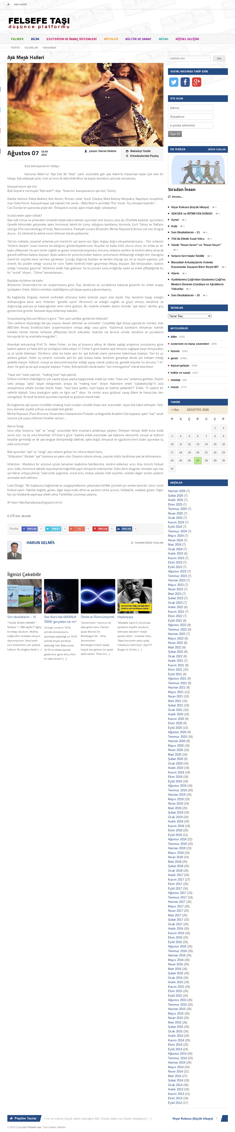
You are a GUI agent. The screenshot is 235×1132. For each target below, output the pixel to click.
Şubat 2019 (175, 812)
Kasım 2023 (176, 558)
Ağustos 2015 (177, 1000)
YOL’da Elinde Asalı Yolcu (187, 238)
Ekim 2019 (175, 776)
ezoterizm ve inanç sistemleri (72, 38)
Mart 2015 (174, 1022)
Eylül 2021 (175, 674)
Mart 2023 (174, 594)
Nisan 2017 (175, 910)
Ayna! (175, 219)
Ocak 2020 (175, 763)
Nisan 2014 (175, 1071)
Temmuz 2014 (177, 1058)
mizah (163, 38)
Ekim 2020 (175, 723)
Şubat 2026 (175, 495)
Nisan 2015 (175, 1018)
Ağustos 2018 (177, 839)
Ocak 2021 (175, 710)
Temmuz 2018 (177, 844)
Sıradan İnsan (182, 189)
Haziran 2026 (176, 491)
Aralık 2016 (175, 928)
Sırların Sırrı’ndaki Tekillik (187, 256)
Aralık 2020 (175, 714)
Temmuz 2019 (177, 790)
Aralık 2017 (175, 875)
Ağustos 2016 (177, 946)
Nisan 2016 (175, 964)
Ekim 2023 (175, 562)
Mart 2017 (174, 915)
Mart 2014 (174, 1076)
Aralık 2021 (175, 660)
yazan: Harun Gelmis (100, 151)
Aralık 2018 (175, 821)
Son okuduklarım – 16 (21, 617)
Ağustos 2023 (177, 571)
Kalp (174, 226)
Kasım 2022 (176, 611)
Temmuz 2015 (177, 1004)
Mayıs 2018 (176, 852)
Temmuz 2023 (177, 576)
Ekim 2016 (175, 937)
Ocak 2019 (175, 817)
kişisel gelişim (187, 38)
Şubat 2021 (175, 705)
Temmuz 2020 (177, 736)
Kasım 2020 (176, 719)
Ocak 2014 (175, 1085)
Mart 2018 (174, 861)
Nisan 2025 (175, 513)
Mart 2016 (174, 969)
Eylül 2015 (175, 995)
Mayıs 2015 (176, 1013)
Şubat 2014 (175, 1080)
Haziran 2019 (176, 794)
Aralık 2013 (175, 1089)
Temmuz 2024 (177, 531)
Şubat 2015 (175, 1027)
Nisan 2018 (175, 857)
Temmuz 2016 (177, 951)
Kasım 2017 (176, 879)
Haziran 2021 (176, 687)
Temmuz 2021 (177, 683)
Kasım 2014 (176, 1040)
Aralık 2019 (175, 768)
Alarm (175, 273)
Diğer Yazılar (217, 149)
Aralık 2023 (175, 553)
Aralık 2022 (175, 607)
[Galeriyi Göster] (198, 157)
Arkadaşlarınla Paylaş (142, 156)
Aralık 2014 (175, 1035)
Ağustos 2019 (177, 785)
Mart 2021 (174, 701)
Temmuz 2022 (177, 629)
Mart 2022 (174, 647)
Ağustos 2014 (177, 1053)
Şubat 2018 (175, 866)
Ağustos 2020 (177, 732)
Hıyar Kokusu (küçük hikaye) (190, 207)
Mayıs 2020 (176, 745)
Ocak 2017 (175, 924)
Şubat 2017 (175, 919)
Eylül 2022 (175, 620)
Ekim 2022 (175, 616)
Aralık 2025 (175, 500)
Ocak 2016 (175, 978)
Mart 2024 (174, 544)
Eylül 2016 (175, 942)
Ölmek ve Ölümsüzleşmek (97, 617)
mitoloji (111, 38)
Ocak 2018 (175, 870)
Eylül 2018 (175, 835)
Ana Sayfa (20, 4)
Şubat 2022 (175, 651)
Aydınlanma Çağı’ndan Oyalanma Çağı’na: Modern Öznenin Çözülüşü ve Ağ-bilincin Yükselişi (198, 284)
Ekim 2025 (175, 504)
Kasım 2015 (176, 986)
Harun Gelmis (40, 542)
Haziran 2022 (176, 634)
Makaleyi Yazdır (138, 151)
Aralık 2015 (175, 982)
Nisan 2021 (175, 696)
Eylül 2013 (175, 1103)
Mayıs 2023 (176, 585)
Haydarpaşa (125, 617)
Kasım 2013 (176, 1094)
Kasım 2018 (176, 826)
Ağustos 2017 (177, 893)
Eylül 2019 (175, 781)
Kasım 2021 (176, 665)
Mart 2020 (174, 754)
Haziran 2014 (176, 1062)
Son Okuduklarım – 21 (185, 232)
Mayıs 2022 (176, 638)
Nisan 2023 (175, 589)
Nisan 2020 (175, 750)
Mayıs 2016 (176, 960)
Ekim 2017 (175, 884)
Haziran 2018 (176, 848)
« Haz (175, 409)
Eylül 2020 (175, 727)
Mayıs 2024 (176, 535)
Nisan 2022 (175, 643)
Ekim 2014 (175, 1044)
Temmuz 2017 (177, 897)
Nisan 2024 (175, 540)
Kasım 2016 (176, 933)
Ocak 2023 (175, 602)
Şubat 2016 (175, 973)
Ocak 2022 (175, 656)
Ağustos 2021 (177, 678)
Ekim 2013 (175, 1098)
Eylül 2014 (175, 1049)
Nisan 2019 (175, 803)
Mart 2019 (174, 808)
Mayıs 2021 (176, 692)
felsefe (17, 38)
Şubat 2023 (175, 598)
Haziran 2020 (176, 741)
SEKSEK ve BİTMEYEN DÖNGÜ (192, 213)
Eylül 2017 (175, 888)
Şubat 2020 (175, 759)
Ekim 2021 (175, 669)
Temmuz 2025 (177, 509)
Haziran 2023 (176, 580)
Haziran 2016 (176, 955)
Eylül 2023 (175, 567)
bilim (35, 38)
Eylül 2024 (175, 526)
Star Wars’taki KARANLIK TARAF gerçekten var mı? (60, 619)
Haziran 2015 (176, 1009)
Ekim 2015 (175, 991)
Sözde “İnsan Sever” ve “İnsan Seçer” (196, 245)
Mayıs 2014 (176, 1067)
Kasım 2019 (176, 772)
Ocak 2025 (175, 518)
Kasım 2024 (176, 522)
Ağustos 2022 (177, 625)
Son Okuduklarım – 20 (185, 295)
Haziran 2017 (176, 901)
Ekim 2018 (175, 830)
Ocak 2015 (175, 1031)
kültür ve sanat (138, 38)
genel (174, 358)
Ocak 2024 (175, 549)
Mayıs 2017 (176, 906)
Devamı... (175, 196)
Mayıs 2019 (176, 799)
